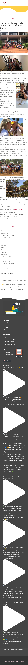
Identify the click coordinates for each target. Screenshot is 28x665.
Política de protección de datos (16, 649)
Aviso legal (6, 649)
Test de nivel (19, 356)
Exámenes (5, 266)
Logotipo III (7, 337)
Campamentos (5, 233)
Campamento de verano (10, 339)
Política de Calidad (8, 653)
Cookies (19, 651)
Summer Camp (4, 31)
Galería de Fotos (9, 352)
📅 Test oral (7, 361)
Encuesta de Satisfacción (10, 344)
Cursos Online (5, 240)
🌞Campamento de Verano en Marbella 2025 (13, 284)
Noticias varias (6, 261)
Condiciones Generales (17, 653)
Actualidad (5, 268)
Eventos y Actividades (8, 263)
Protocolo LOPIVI (13, 654)
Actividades (6, 259)
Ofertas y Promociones (8, 256)
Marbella (6, 322)
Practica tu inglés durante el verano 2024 (12, 289)
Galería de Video (9, 354)
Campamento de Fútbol (9, 235)
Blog (2, 247)
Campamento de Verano (9, 237)
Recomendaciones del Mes (8, 250)
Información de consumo (11, 651)
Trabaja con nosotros (9, 330)
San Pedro (6, 327)
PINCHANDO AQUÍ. (19, 209)
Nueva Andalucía (8, 325)
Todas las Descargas (9, 341)
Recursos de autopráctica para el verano (11, 287)
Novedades (4, 254)
